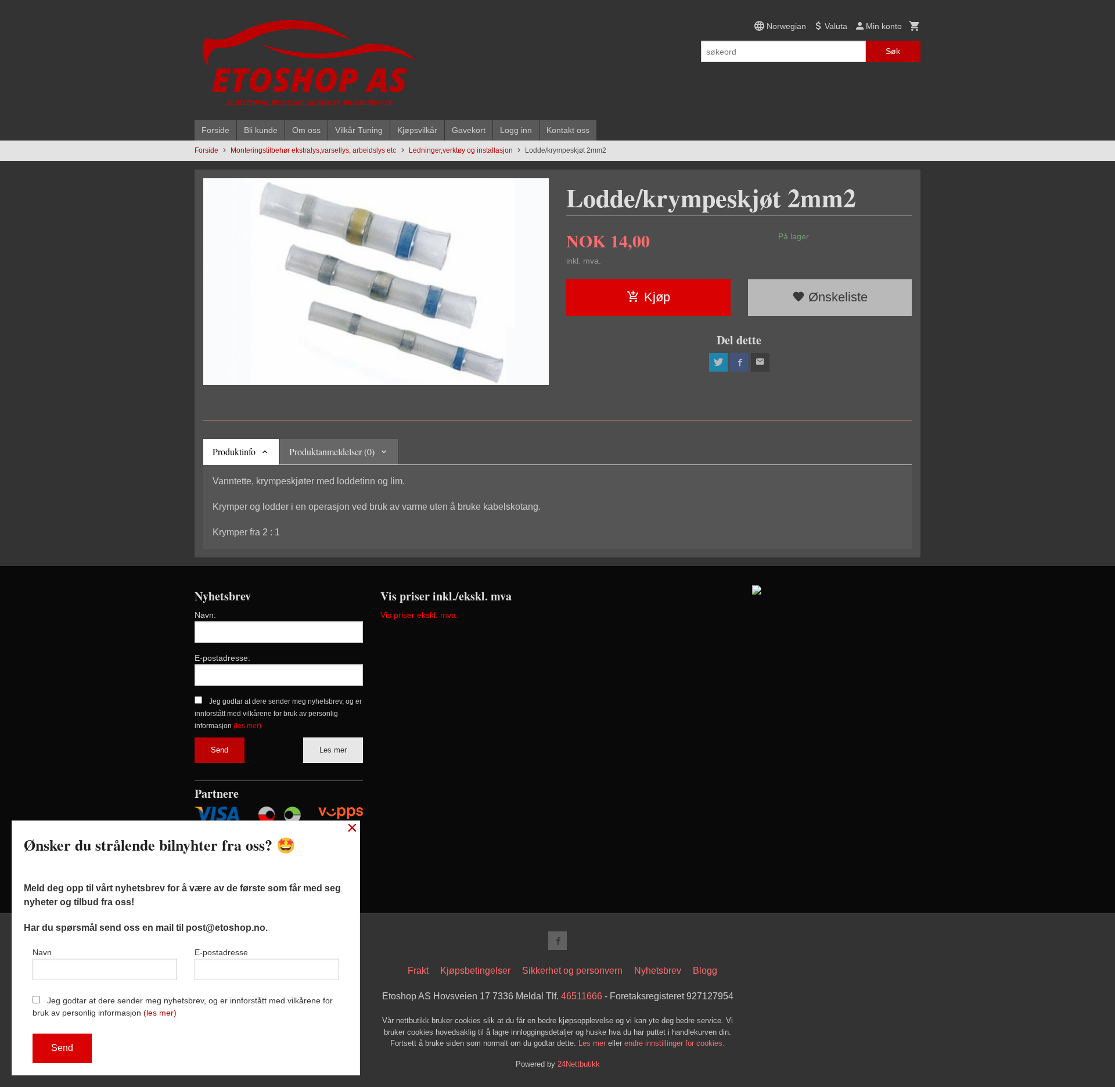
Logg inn (516, 130)
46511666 (581, 996)
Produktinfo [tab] (234, 451)
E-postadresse (221, 952)
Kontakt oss (567, 130)
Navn (42, 952)
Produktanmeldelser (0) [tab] (332, 451)
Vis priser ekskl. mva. (419, 615)
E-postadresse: (222, 658)
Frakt (418, 971)
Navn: (205, 615)
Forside (215, 130)
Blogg (705, 971)
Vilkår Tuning (359, 130)
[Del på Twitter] (718, 362)
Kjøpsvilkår (417, 130)
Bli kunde (261, 130)
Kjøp (657, 297)
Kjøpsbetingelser (475, 971)
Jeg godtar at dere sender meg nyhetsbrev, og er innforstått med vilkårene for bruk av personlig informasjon (278, 713)
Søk (893, 51)
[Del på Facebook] (739, 362)
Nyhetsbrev (657, 971)
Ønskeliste (836, 297)
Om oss (306, 130)
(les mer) (247, 726)
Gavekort (468, 130)
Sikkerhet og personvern (572, 971)
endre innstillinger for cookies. (674, 1043)
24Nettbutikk (579, 1064)
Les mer (333, 750)
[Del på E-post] (760, 362)
